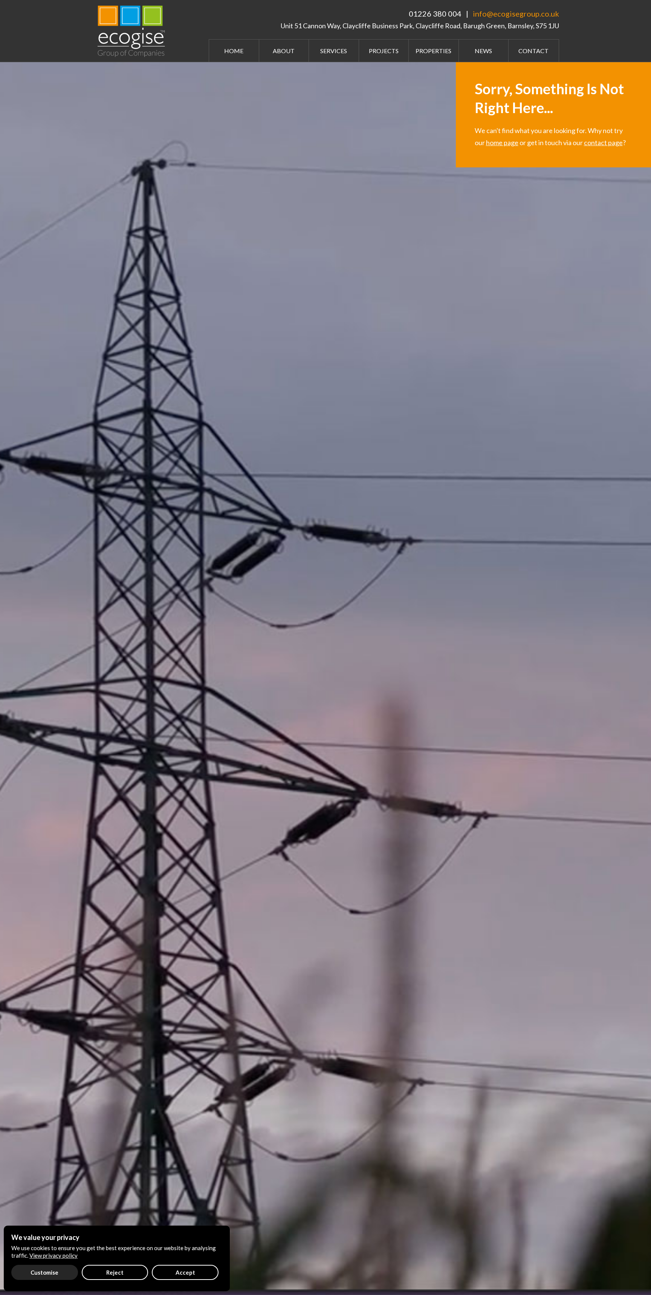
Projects (384, 50)
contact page (603, 142)
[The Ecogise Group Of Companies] (133, 30)
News (483, 50)
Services (333, 50)
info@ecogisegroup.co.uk (516, 13)
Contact (533, 50)
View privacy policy (53, 1255)
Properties (433, 50)
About (284, 50)
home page (502, 142)
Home (233, 50)
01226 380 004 (435, 13)
